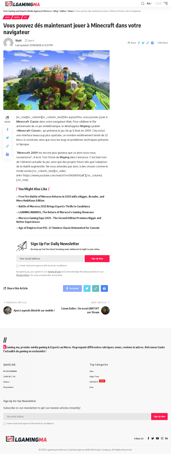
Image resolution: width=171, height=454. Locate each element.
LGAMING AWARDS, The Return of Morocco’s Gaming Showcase (56, 212)
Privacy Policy (22, 275)
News (17, 17)
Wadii (18, 40)
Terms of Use (54, 271)
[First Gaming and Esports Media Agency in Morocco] (25, 3)
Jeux (7, 17)
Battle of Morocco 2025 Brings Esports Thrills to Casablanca (54, 206)
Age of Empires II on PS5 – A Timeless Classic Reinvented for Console (59, 227)
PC (25, 17)
